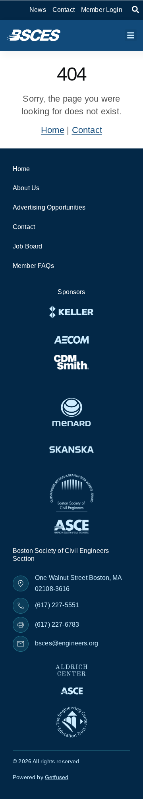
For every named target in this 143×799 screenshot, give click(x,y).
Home (52, 130)
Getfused (56, 777)
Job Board (27, 246)
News (37, 9)
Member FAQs (33, 265)
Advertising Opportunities (49, 207)
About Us (26, 188)
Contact (63, 9)
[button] (131, 35)
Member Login (101, 9)
